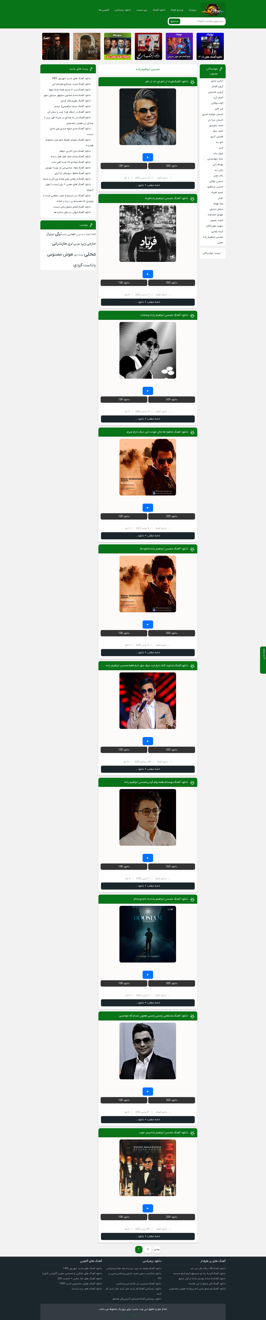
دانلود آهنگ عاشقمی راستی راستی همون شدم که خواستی (153, 1016)
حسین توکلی (216, 181)
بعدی (157, 1249)
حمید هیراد (217, 192)
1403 (93, 234)
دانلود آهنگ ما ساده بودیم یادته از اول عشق (202, 1278)
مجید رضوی (216, 220)
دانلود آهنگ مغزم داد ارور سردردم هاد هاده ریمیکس (133, 1268)
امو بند (219, 142)
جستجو (174, 21)
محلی (90, 254)
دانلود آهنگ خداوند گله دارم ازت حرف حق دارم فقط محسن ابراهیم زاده (147, 665)
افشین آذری (216, 136)
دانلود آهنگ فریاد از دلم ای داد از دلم (166, 81)
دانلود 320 (171, 166)
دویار (220, 198)
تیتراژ (50, 234)
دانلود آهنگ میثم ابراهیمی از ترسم (72, 106)
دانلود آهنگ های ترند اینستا (87, 1288)
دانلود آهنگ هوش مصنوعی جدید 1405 (80, 1283)
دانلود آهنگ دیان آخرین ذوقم (75, 151)
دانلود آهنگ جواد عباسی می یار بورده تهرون (68, 168)
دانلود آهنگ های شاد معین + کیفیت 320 (80, 1278)
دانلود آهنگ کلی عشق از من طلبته (207, 1283)
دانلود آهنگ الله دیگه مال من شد (208, 1268)
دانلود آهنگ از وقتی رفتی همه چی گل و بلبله (67, 179)
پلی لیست (141, 10)
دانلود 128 (124, 166)
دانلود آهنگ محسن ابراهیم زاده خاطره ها (164, 549)
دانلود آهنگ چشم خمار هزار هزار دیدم (71, 156)
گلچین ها (104, 10)
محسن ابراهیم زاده (213, 237)
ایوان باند (218, 153)
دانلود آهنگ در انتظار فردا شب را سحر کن (69, 112)
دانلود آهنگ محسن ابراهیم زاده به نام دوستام (161, 899)
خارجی (91, 243)
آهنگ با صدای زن (83, 234)
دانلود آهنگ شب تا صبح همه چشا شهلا (70, 89)
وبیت (133, 1314)
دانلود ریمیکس (123, 10)
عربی (76, 244)
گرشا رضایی (217, 231)
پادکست (89, 265)
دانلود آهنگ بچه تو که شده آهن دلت (71, 162)
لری (70, 243)
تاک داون (218, 175)
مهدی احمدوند (215, 214)
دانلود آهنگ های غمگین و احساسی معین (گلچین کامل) (72, 1273)
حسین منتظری (215, 187)
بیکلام (64, 234)
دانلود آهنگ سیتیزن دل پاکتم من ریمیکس (138, 1283)
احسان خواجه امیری (212, 114)
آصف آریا (218, 97)
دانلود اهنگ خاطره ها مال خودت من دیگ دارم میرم (157, 432)
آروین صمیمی (215, 92)
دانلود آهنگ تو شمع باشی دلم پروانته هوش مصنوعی (197, 1288)
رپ (83, 243)
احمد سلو (218, 131)
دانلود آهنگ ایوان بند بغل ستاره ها (72, 212)
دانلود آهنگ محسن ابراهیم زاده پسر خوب (163, 1132)
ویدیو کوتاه (177, 10)
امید (221, 148)
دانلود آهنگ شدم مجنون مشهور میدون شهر (67, 95)
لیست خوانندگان (212, 253)
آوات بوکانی (217, 103)
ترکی (58, 234)
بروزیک (192, 10)
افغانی (71, 234)
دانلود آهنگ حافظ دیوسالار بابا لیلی (72, 173)
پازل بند (218, 170)
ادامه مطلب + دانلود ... (148, 185)
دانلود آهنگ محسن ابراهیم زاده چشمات (164, 315)
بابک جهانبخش (215, 159)
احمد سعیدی (216, 125)
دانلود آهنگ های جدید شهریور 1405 (71, 78)
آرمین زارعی (217, 81)
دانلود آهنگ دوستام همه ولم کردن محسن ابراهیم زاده (156, 782)
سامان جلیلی (216, 209)
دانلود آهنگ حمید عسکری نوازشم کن (71, 84)
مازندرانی (59, 243)
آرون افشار (217, 86)
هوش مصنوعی (60, 254)
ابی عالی (219, 108)
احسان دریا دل (215, 120)
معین (220, 242)
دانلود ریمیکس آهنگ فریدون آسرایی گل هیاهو (137, 1299)
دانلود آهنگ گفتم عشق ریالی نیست (72, 207)
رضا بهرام (218, 203)
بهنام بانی (218, 164)
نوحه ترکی (78, 255)
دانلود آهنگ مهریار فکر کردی (76, 100)
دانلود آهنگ (159, 10)
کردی (78, 265)
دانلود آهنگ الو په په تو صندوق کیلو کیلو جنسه (200, 1273)
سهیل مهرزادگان (214, 226)
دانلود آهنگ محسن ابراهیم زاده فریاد (166, 198)
